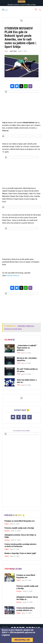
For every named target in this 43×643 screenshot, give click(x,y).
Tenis (6, 51)
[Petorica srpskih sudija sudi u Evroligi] (10, 588)
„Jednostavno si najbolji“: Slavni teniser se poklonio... (27, 347)
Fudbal (7, 524)
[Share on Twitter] (21, 86)
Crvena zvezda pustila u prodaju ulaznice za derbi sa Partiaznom (20, 545)
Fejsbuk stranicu (12, 276)
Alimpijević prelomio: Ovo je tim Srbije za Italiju (21, 4)
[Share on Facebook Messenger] (17, 86)
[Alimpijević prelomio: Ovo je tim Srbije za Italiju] (10, 599)
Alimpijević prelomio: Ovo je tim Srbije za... (27, 598)
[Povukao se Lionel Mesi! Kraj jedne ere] (10, 577)
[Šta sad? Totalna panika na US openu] (10, 371)
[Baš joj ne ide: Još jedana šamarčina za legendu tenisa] (10, 360)
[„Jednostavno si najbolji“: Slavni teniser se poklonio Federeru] (10, 348)
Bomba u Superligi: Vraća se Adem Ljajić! (20, 553)
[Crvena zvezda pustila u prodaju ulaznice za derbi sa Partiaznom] (10, 610)
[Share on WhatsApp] (26, 86)
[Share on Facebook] (12, 86)
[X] (29, 417)
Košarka (7, 531)
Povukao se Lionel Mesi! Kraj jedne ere (20, 521)
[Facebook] (18, 417)
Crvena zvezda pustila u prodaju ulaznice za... (25, 609)
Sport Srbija (13, 51)
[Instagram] (24, 417)
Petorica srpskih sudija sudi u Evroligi (19, 528)
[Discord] (13, 417)
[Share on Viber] (30, 86)
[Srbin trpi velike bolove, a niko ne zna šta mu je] (10, 382)
